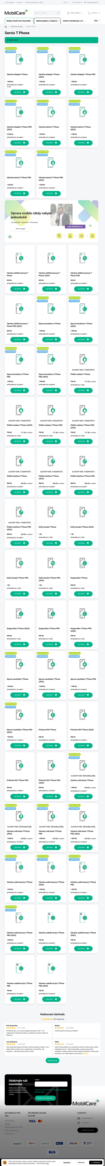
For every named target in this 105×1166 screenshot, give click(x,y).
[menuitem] (19, 21)
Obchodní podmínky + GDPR (34, 2)
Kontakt (19, 2)
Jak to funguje (9, 2)
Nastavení (66, 1162)
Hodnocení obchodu (52, 1014)
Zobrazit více (52, 1061)
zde (47, 1163)
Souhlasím (96, 1162)
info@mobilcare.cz (87, 1118)
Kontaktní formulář (88, 1130)
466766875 (78, 2)
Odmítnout (81, 1162)
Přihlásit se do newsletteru (45, 1098)
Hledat (58, 13)
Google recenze (9, 1133)
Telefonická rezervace (11, 1130)
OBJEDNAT (17, 92)
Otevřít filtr (12, 40)
